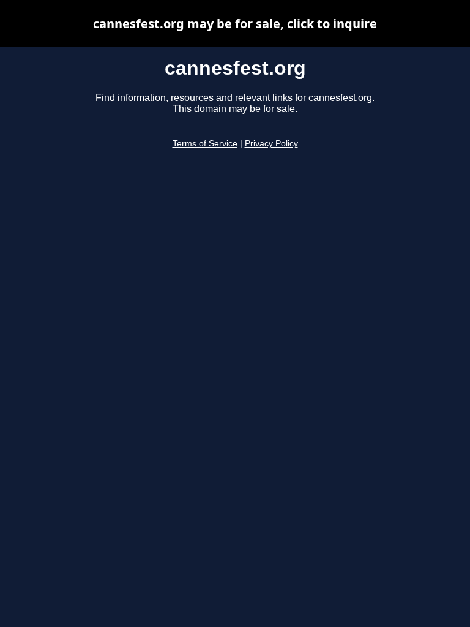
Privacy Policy (271, 143)
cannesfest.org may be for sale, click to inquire (235, 23)
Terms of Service (205, 143)
